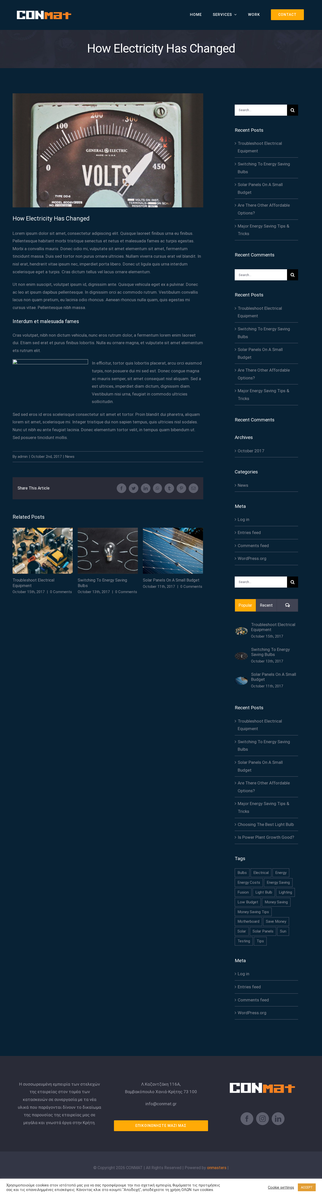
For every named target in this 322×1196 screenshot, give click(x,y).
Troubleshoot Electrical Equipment (43, 551)
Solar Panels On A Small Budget (173, 551)
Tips (260, 941)
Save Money (276, 921)
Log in (243, 519)
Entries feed (249, 532)
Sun (283, 931)
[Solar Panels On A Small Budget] (241, 680)
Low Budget (247, 902)
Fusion (243, 892)
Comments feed (253, 545)
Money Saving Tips (253, 912)
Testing (243, 941)
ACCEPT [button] (307, 1187)
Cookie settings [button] (281, 1187)
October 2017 (251, 450)
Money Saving (276, 902)
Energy (281, 872)
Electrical (261, 872)
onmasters (216, 1167)
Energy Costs (248, 882)
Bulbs (242, 872)
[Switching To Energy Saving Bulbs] (241, 655)
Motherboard (248, 921)
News (69, 456)
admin (23, 456)
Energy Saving (278, 882)
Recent (266, 605)
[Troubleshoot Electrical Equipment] (241, 631)
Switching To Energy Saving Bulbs (108, 551)
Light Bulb (263, 892)
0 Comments (61, 592)
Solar (241, 931)
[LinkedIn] (278, 1118)
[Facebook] (246, 1118)
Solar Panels (263, 931)
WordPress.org (252, 558)
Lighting (285, 892)
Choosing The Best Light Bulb (266, 824)
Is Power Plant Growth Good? (266, 837)
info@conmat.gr (161, 1103)
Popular (245, 605)
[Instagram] (262, 1118)
